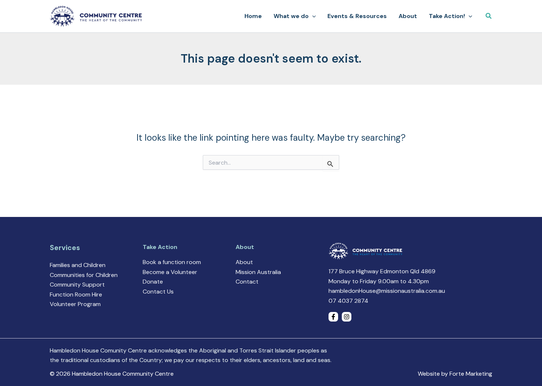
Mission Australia (258, 272)
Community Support (77, 284)
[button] (312, 16)
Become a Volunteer (170, 272)
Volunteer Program (75, 304)
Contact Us (158, 291)
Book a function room (172, 262)
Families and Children (77, 265)
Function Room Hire (76, 294)
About (244, 262)
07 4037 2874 (348, 301)
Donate (153, 281)
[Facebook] (333, 317)
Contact (247, 281)
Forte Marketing (470, 374)
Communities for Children (84, 275)
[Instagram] (346, 317)
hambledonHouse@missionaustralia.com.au (387, 291)
